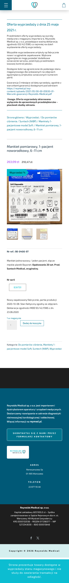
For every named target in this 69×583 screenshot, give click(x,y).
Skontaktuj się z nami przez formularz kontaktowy (34, 435)
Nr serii (11, 279)
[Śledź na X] (38, 538)
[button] (6, 5)
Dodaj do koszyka (32, 323)
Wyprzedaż (32, 117)
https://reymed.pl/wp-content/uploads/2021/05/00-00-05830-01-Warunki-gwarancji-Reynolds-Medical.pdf (31, 91)
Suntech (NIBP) (27, 121)
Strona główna (15, 117)
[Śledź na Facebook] (31, 538)
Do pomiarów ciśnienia (30, 344)
